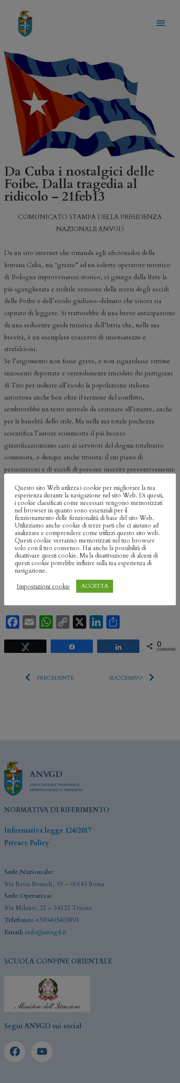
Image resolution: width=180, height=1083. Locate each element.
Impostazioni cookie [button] (43, 586)
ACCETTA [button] (94, 586)
